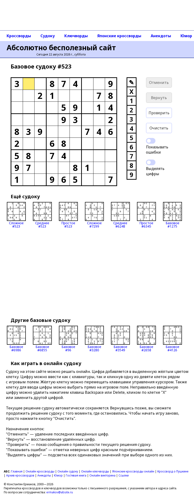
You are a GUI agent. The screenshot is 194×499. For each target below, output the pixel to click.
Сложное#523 (16, 224)
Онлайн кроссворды (40, 471)
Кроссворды (19, 35)
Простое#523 (68, 224)
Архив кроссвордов (20, 475)
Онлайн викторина (102, 475)
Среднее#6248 (120, 224)
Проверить (159, 112)
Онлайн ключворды (95, 471)
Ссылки (124, 475)
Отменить (159, 82)
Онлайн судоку (67, 471)
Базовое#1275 (172, 224)
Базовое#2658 (146, 348)
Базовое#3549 (120, 348)
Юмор (58, 475)
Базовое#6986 (16, 348)
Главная (16, 471)
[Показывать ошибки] (150, 141)
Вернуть (159, 97)
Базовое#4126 (172, 348)
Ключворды (76, 35)
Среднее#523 (42, 224)
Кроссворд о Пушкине (172, 471)
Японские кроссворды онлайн (133, 471)
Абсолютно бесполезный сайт (61, 47)
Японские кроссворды (119, 35)
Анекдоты (161, 35)
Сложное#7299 (94, 224)
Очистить (159, 128)
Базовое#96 (68, 348)
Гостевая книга (76, 475)
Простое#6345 (146, 224)
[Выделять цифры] (150, 162)
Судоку (47, 35)
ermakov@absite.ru (59, 492)
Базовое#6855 (42, 348)
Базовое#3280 (94, 348)
